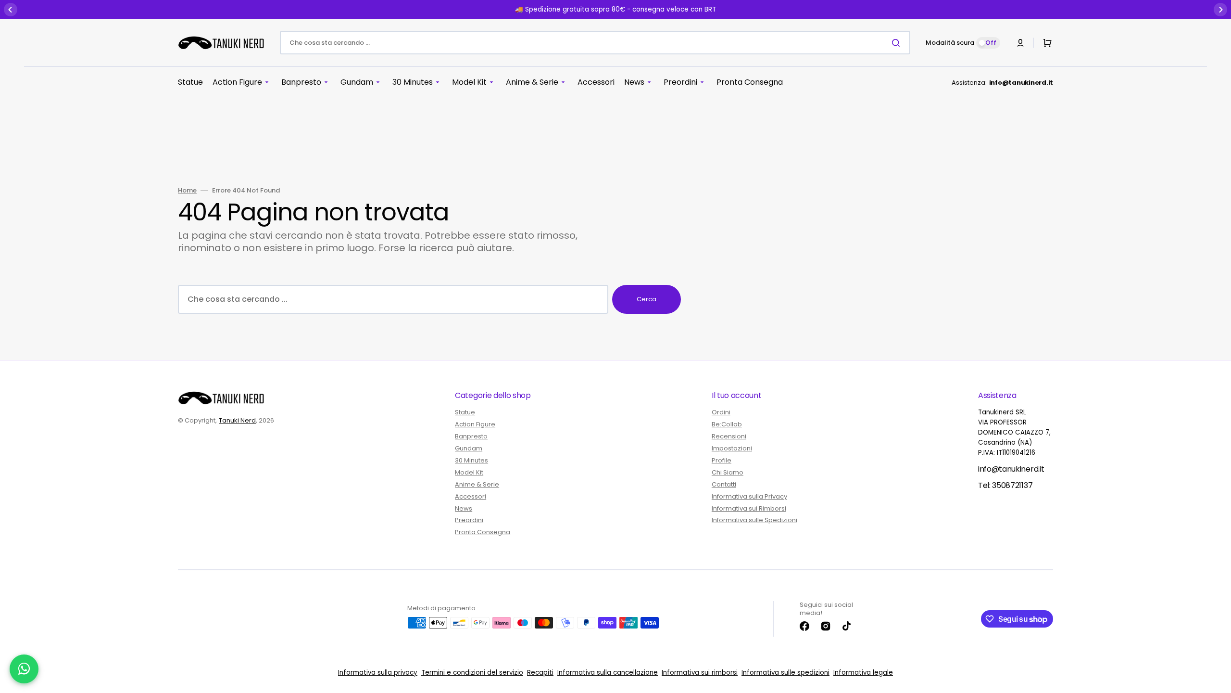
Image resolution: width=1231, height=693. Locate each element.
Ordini (721, 413)
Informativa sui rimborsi (700, 672)
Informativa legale (863, 672)
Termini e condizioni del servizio (472, 672)
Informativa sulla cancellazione (607, 672)
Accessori (470, 496)
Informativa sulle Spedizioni (754, 520)
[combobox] (595, 42)
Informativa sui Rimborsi (749, 508)
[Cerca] (897, 42)
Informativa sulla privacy (377, 672)
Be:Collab (727, 424)
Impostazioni (732, 448)
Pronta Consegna (482, 532)
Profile (721, 460)
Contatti (724, 484)
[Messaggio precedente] (10, 9)
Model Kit (469, 472)
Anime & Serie (477, 484)
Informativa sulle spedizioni (785, 672)
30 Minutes (471, 460)
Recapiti (540, 672)
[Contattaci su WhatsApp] (24, 668)
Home (187, 191)
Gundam (468, 448)
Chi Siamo (727, 472)
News (463, 508)
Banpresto (471, 436)
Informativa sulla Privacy (749, 496)
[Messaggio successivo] (1220, 9)
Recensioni (729, 436)
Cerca (646, 299)
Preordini (469, 520)
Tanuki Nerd (237, 420)
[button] (1020, 42)
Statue (465, 413)
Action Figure (475, 424)
